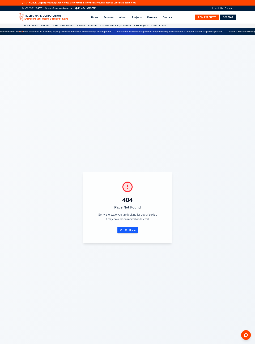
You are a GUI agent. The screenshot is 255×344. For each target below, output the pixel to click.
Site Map (229, 8)
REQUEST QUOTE (207, 17)
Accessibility (217, 8)
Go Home (130, 230)
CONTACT (228, 17)
